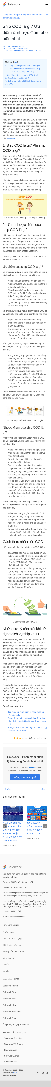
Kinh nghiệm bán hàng (23, 50)
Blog (15, 15)
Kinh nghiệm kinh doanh (30, 15)
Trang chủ (7, 15)
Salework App (10, 1062)
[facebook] (38, 1073)
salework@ (13, 916)
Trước (7, 789)
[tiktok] (47, 1073)
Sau (43, 789)
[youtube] (43, 1073)
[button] (5, 826)
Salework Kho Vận (13, 1038)
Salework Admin (17, 46)
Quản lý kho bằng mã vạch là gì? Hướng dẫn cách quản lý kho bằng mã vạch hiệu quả (27, 721)
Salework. (11, 138)
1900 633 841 (15, 911)
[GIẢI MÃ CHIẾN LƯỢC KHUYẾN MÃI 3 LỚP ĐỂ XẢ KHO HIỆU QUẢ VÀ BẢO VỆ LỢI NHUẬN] (13, 813)
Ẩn (16, 62)
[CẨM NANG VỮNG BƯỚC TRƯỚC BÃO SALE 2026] (37, 813)
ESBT (15, 1073)
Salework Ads (10, 1050)
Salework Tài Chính (13, 1044)
